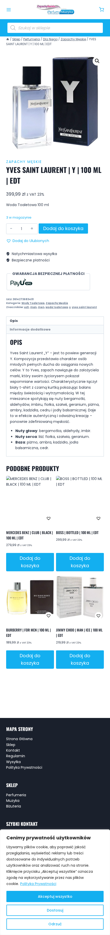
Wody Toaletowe (33, 303)
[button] (97, 61)
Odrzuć (55, 924)
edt (26, 307)
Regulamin (15, 756)
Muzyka (12, 800)
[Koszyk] (101, 9)
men (41, 307)
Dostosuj (55, 910)
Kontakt (13, 750)
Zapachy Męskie (24, 161)
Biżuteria (13, 806)
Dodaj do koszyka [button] (30, 562)
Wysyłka (13, 761)
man (33, 307)
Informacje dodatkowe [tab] (30, 329)
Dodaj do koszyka (63, 228)
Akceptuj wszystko (55, 896)
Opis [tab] (14, 321)
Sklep (10, 744)
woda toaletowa (57, 307)
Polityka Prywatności (38, 883)
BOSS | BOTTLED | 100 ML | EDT (77, 532)
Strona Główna (19, 738)
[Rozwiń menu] (8, 9)
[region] (55, 882)
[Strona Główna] (7, 39)
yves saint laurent (84, 307)
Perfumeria (16, 795)
